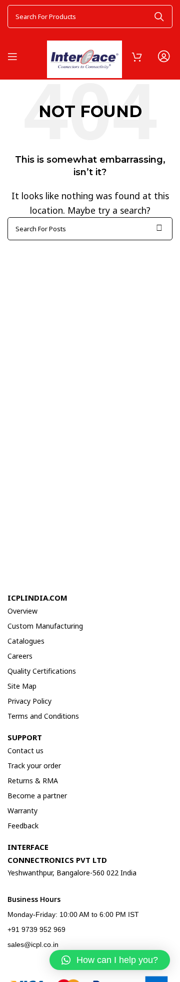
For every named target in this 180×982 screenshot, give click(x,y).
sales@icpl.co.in (33, 944)
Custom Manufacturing (45, 626)
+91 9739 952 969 (37, 929)
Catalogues (26, 641)
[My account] (164, 57)
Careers (20, 656)
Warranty (23, 810)
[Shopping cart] (137, 57)
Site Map (22, 686)
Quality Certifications (42, 671)
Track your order (34, 765)
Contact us (26, 750)
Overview (23, 611)
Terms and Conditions (43, 716)
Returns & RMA (33, 780)
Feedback (23, 825)
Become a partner (37, 795)
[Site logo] (84, 55)
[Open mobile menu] (12, 57)
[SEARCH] (159, 16)
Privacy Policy (30, 701)
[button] (110, 960)
